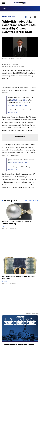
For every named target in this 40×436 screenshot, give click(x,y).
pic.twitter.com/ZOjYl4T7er (17, 105)
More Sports (8, 17)
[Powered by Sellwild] (35, 313)
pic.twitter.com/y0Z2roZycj (19, 162)
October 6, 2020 (13, 112)
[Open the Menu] (3, 2)
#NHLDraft (15, 100)
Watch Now (34, 3)
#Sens (25, 100)
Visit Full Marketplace (31, 200)
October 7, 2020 (13, 169)
